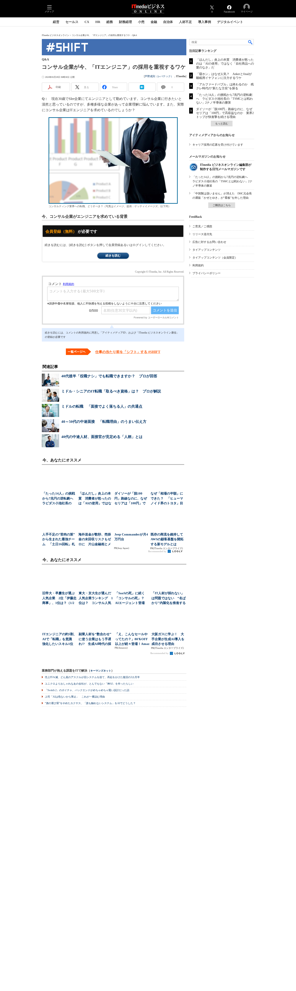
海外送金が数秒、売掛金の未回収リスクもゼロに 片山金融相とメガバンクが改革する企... (94, 540)
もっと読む (221, 123)
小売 (141, 22)
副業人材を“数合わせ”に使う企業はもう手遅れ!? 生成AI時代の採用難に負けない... (95, 639)
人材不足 (185, 22)
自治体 (168, 22)
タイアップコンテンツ (206, 249)
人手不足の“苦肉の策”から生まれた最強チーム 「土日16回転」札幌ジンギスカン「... (58, 540)
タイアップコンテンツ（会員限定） (214, 257)
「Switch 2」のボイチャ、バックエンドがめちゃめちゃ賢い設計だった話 (87, 690)
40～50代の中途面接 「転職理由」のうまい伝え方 (103, 422)
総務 (109, 22)
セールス (71, 22)
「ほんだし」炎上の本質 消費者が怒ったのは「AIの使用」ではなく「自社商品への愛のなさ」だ (225, 63)
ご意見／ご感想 (202, 226)
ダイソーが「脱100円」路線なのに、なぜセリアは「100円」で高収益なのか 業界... (130, 499)
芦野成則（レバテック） (159, 76)
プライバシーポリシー (206, 273)
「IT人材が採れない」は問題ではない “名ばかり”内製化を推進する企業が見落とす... (168, 598)
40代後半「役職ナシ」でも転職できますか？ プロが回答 (109, 376)
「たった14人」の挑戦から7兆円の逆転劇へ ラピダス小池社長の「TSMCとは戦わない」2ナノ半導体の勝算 (224, 98)
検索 (250, 42)
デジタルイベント (230, 22)
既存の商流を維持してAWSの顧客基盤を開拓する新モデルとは (167, 539)
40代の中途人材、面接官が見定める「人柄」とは (102, 437)
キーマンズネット (100, 670)
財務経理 (125, 22)
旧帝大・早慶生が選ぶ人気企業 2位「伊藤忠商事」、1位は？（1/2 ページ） (59, 598)
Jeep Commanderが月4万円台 (131, 537)
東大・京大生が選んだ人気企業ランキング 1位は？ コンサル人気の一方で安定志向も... (96, 598)
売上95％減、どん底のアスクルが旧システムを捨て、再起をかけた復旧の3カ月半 (92, 677)
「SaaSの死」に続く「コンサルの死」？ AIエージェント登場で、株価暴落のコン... (131, 598)
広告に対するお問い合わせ (209, 242)
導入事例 (204, 22)
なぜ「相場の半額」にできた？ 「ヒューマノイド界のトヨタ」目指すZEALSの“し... (167, 499)
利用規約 (198, 265)
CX (87, 22)
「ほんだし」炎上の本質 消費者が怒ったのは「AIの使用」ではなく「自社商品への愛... (94, 499)
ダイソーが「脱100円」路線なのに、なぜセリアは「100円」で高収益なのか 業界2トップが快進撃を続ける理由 (225, 113)
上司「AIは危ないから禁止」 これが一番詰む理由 (75, 696)
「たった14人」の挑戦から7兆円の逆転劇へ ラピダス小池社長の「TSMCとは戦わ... (59, 499)
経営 (56, 22)
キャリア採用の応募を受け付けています (217, 144)
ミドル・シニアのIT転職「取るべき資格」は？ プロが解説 (111, 391)
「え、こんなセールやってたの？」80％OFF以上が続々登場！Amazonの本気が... (132, 639)
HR (97, 22)
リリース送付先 (202, 234)
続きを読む (113, 255)
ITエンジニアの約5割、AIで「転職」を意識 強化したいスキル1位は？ (59, 639)
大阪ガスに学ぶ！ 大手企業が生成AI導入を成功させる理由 (167, 639)
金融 (154, 22)
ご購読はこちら (222, 205)
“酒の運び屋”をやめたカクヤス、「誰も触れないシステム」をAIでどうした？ (90, 703)
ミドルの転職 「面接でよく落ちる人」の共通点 (101, 406)
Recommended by (157, 551)
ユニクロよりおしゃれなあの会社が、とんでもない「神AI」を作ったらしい (89, 683)
